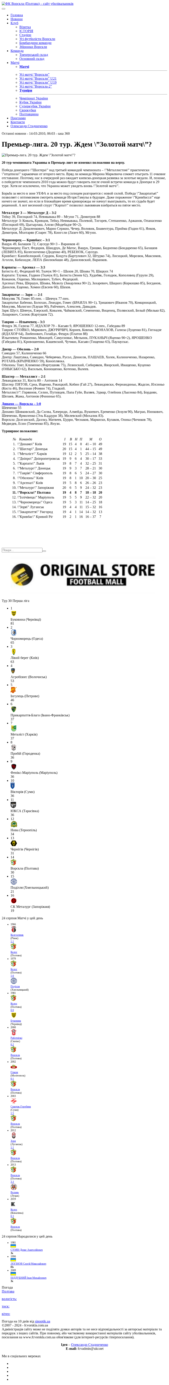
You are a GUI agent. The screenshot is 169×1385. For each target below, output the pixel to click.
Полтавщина (29, 114)
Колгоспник (17, 934)
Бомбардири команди (35, 43)
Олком (14, 1072)
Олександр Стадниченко (29, 126)
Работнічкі (16, 1037)
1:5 (12, 1113)
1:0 (12, 975)
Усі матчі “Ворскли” (34, 74)
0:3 (12, 1216)
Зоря (13, 1140)
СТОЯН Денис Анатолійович (27, 1249)
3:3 (12, 1181)
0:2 (12, 1044)
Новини (17, 19)
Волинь (15, 1192)
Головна (17, 15)
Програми (18, 118)
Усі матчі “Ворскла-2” (35, 86)
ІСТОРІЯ (26, 31)
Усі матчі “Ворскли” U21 (38, 78)
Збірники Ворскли (33, 47)
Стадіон (25, 35)
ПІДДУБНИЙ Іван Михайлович (28, 1277)
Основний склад (31, 59)
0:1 (12, 1078)
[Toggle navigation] (3, 8)
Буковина (16, 1020)
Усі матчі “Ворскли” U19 (38, 82)
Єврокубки (27, 110)
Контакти (18, 122)
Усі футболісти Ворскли (37, 39)
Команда (17, 51)
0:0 (12, 1010)
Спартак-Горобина (21, 1106)
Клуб (14, 23)
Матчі (15, 62)
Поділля (15, 986)
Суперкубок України (35, 106)
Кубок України (30, 102)
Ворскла (15, 1055)
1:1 (12, 941)
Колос (14, 952)
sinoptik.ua (42, 1321)
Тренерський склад (33, 55)
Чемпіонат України (33, 98)
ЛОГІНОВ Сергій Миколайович (28, 1263)
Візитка (25, 27)
